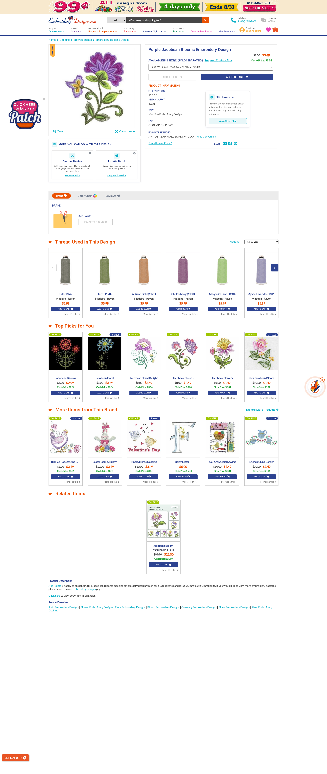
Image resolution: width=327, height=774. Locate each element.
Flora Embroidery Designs (130, 607)
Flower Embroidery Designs (97, 607)
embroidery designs (84, 588)
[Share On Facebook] (230, 144)
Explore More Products (261, 409)
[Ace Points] (62, 219)
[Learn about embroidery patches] (134, 153)
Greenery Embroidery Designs (199, 607)
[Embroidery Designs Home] (72, 20)
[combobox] (164, 20)
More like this (72, 314)
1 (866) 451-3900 (247, 21)
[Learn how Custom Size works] (90, 153)
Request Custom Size (218, 60)
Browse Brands (83, 39)
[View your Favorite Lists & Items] (268, 30)
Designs (65, 39)
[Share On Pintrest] (235, 144)
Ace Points (55, 585)
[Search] (205, 20)
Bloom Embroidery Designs (163, 607)
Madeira (234, 241)
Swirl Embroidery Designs (64, 607)
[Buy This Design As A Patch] (25, 113)
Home (52, 39)
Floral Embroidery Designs (234, 607)
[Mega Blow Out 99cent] (163, 7)
